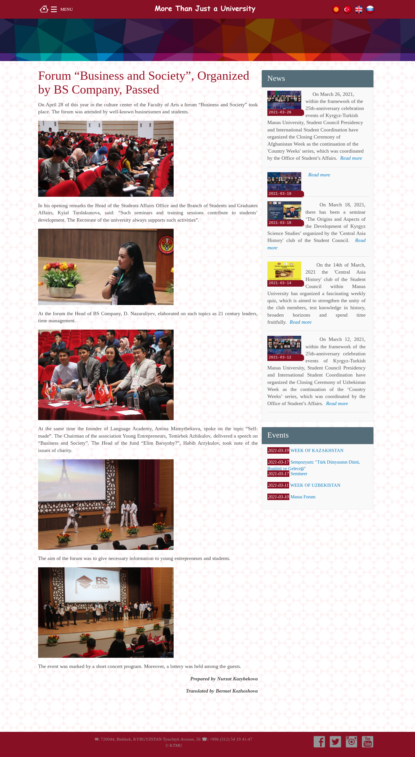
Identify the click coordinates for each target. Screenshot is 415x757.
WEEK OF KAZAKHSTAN (317, 450)
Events (278, 435)
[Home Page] (44, 8)
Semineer (298, 473)
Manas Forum (302, 496)
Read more (351, 158)
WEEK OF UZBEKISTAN (315, 485)
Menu (66, 9)
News (276, 78)
